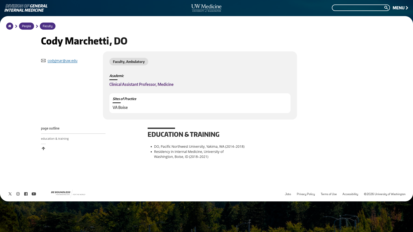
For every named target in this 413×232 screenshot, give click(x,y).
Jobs (289, 193)
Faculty (48, 26)
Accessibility (351, 193)
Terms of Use (330, 193)
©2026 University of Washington (385, 194)
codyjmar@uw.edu (62, 60)
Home (9, 28)
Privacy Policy (307, 193)
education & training (55, 138)
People (26, 26)
